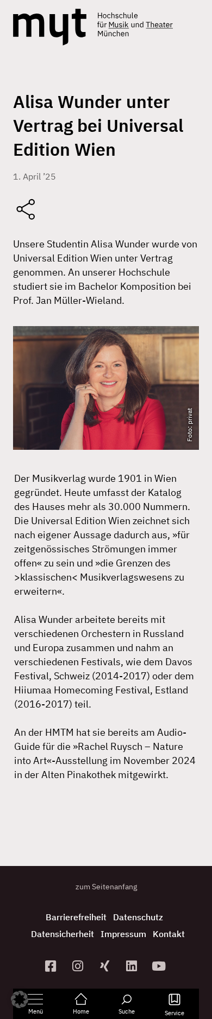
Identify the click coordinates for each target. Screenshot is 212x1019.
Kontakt (169, 933)
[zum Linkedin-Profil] (133, 966)
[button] (19, 999)
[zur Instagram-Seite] (79, 966)
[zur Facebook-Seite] (52, 966)
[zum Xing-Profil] (106, 966)
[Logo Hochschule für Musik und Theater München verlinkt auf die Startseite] (49, 27)
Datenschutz (138, 917)
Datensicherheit (62, 933)
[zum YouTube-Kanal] (160, 966)
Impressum (123, 933)
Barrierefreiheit (76, 917)
